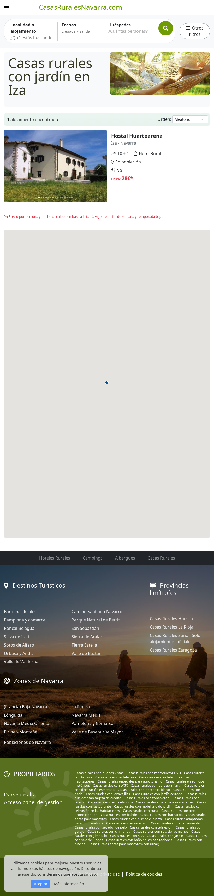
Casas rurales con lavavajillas (108, 793)
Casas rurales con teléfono (115, 777)
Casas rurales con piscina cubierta (136, 819)
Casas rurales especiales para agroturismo (130, 781)
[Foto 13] (67, 197)
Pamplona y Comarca (93, 723)
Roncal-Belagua (19, 628)
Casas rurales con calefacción (110, 802)
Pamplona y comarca (24, 620)
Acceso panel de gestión (33, 802)
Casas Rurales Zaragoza (173, 650)
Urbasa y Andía (19, 653)
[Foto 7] (53, 197)
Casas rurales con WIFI (110, 785)
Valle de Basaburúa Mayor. (97, 732)
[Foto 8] (55, 197)
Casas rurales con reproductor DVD (154, 773)
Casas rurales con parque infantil (156, 785)
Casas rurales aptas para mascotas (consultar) (123, 844)
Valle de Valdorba (21, 662)
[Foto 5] (48, 197)
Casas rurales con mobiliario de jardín (143, 806)
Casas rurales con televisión (151, 827)
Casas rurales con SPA (127, 835)
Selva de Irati (16, 637)
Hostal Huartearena (137, 135)
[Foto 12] (65, 197)
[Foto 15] (72, 197)
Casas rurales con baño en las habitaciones (139, 839)
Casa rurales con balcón (119, 814)
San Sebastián (85, 628)
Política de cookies (144, 874)
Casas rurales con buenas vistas (99, 773)
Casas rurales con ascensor (127, 823)
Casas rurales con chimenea (108, 831)
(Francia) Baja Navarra (25, 707)
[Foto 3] (43, 197)
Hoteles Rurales (54, 558)
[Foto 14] (69, 197)
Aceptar (40, 883)
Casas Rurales (161, 558)
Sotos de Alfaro (19, 645)
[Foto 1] (39, 197)
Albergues (125, 558)
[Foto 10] (60, 197)
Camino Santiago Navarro (97, 611)
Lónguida (13, 715)
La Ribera (81, 707)
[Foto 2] (41, 197)
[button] (107, 382)
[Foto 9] (57, 197)
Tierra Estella (84, 645)
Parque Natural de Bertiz (96, 620)
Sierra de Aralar (87, 637)
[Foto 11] (62, 197)
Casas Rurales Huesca (171, 618)
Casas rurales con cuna (140, 810)
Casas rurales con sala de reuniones (160, 831)
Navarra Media (86, 715)
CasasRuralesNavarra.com (80, 7)
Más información (69, 883)
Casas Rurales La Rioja (171, 627)
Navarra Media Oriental (27, 723)
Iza (114, 143)
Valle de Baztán (87, 653)
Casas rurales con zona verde (146, 798)
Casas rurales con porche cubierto (144, 789)
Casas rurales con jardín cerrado (157, 793)
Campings (93, 558)
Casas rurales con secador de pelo (101, 827)
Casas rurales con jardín (165, 835)
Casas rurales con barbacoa (161, 814)
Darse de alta (20, 794)
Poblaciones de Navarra (27, 742)
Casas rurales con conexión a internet (165, 802)
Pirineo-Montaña (20, 732)
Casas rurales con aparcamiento (175, 823)
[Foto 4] (46, 197)
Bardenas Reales (20, 611)
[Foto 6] (50, 197)
